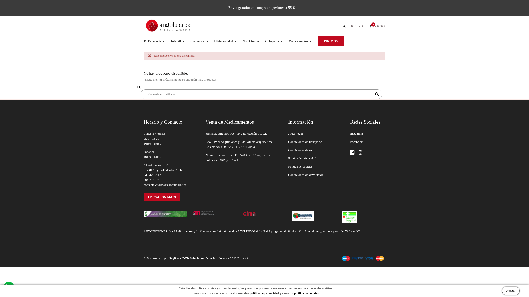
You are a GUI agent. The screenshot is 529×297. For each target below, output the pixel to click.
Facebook (356, 142)
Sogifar (174, 258)
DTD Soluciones (193, 258)
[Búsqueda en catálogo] (345, 26)
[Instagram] (360, 153)
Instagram (356, 133)
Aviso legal (295, 133)
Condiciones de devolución (306, 175)
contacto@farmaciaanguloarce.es (165, 184)
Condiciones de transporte (305, 142)
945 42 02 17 (152, 175)
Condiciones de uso (301, 150)
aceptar (510, 290)
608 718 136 (152, 180)
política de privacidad (264, 293)
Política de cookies (300, 166)
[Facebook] (352, 153)
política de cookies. (306, 293)
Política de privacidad (302, 158)
